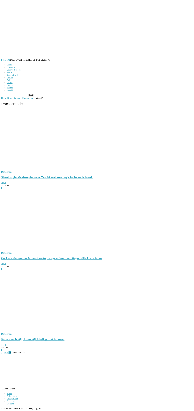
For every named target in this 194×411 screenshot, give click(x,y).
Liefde (9, 83)
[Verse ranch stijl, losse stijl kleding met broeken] (50, 331)
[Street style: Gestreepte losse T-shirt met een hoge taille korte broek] (50, 169)
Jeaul (3, 183)
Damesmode (27, 98)
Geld (9, 80)
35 (5, 352)
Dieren (10, 77)
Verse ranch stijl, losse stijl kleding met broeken (32, 339)
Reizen (10, 72)
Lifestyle (11, 67)
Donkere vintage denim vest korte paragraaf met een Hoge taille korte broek (51, 258)
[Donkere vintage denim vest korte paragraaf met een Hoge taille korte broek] (50, 250)
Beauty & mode (14, 70)
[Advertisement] (38, 371)
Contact (10, 403)
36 (7, 352)
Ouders (10, 85)
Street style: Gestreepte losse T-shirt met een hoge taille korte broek (47, 177)
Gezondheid (12, 75)
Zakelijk (10, 90)
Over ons (11, 401)
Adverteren (12, 396)
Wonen (10, 88)
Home (9, 65)
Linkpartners (12, 398)
